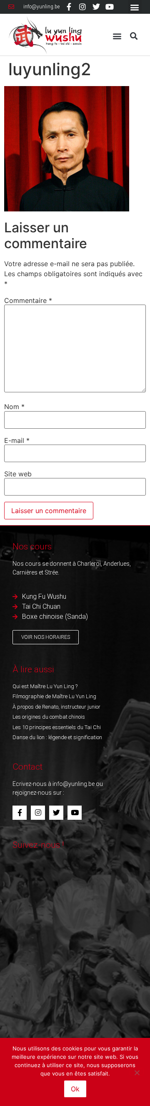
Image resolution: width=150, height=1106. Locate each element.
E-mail (17, 440)
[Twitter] (95, 6)
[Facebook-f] (69, 6)
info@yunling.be (73, 784)
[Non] (137, 1071)
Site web (18, 473)
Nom (14, 406)
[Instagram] (82, 6)
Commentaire (28, 300)
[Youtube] (109, 6)
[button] (135, 7)
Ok (75, 1089)
